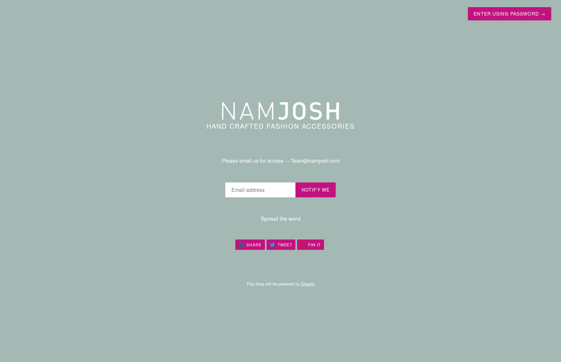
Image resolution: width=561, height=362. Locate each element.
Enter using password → (509, 13)
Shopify (308, 284)
